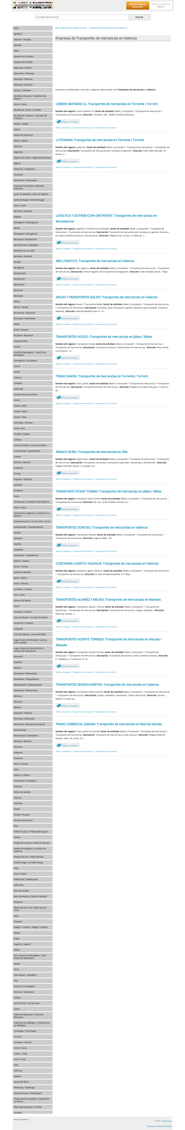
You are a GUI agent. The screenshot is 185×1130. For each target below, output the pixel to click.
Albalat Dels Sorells (23, 62)
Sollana (17, 997)
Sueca (17, 1008)
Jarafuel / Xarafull (22, 572)
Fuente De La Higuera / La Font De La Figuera (31, 514)
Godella (17, 544)
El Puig (17, 473)
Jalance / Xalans (21, 560)
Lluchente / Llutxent (23, 623)
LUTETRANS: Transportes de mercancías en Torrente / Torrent (100, 140)
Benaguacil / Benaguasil (25, 233)
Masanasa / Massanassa (25, 690)
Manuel (17, 667)
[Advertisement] (113, 64)
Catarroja (18, 388)
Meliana (18, 696)
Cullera (17, 456)
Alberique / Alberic (23, 67)
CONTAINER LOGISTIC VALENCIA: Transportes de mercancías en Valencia (107, 563)
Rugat (17, 938)
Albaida (17, 45)
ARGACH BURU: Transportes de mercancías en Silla (91, 452)
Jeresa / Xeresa (21, 583)
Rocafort (18, 921)
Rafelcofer (19, 885)
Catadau (18, 383)
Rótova (17, 932)
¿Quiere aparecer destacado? (137, 5)
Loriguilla (18, 628)
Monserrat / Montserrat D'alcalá (29, 724)
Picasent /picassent (23, 820)
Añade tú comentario (68, 122)
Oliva (16, 769)
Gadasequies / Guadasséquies (28, 527)
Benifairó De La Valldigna (26, 245)
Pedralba (18, 803)
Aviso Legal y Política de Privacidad (159, 1126)
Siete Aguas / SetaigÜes (25, 975)
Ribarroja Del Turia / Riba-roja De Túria (30, 909)
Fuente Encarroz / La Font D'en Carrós (32, 521)
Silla (16, 980)
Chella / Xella (20, 405)
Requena (18, 902)
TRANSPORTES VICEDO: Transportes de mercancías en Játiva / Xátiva (104, 337)
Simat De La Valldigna (24, 986)
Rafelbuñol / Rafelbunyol (26, 879)
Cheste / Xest (20, 417)
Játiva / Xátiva (20, 577)
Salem (17, 949)
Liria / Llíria (19, 594)
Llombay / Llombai (23, 611)
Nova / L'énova (21, 763)
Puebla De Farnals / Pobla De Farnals (31, 842)
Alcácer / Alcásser (22, 90)
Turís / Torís (19, 1059)
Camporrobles (21, 341)
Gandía (17, 532)
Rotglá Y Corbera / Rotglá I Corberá (31, 927)
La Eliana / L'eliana (23, 589)
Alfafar (17, 129)
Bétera (17, 301)
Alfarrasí (18, 146)
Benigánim (19, 267)
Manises (18, 662)
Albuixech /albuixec (23, 84)
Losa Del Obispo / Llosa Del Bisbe (30, 634)
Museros (18, 746)
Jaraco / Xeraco (21, 566)
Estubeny (18, 490)
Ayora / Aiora (20, 205)
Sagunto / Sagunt (22, 944)
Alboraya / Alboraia (23, 79)
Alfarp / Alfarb (21, 140)
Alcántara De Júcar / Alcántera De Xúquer (30, 97)
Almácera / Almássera (24, 169)
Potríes (17, 837)
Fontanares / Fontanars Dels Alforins (31, 501)
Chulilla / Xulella (22, 434)
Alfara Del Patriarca (23, 135)
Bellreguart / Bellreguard (26, 222)
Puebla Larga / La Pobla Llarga (28, 862)
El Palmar (18, 468)
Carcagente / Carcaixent (25, 360)
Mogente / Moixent (23, 713)
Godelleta (18, 549)
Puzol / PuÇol (20, 873)
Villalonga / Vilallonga (24, 1087)
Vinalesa (18, 1112)
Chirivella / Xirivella (23, 422)
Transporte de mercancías (82, 127)
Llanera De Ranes (22, 600)
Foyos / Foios (20, 507)
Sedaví (17, 963)
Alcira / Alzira (20, 104)
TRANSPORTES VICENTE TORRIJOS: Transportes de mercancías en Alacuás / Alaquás (109, 642)
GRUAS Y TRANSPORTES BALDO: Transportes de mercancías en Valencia (106, 297)
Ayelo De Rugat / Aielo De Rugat (29, 199)
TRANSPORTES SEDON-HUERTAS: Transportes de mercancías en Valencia (107, 684)
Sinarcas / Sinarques (24, 992)
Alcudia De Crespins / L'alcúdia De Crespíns (30, 116)
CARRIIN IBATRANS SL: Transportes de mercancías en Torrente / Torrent (107, 104)
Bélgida (17, 216)
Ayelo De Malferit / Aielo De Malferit (31, 194)
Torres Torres (20, 1048)
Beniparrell (19, 279)
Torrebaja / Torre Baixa (25, 1031)
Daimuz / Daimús (22, 462)
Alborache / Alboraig (24, 73)
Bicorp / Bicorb (21, 307)
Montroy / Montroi (23, 741)
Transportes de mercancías (106, 127)
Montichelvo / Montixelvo (26, 735)
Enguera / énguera (23, 479)
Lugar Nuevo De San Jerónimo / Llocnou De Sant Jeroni (29, 649)
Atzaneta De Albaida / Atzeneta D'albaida (29, 187)
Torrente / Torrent (22, 1042)
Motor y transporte (63, 127)
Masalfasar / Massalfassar (26, 679)
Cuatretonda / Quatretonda (27, 451)
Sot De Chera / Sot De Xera (26, 1003)
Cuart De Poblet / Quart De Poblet (30, 445)
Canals (17, 346)
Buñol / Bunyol (21, 329)
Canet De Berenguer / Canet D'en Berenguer (30, 353)
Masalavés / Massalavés (25, 673)
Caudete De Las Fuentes (25, 394)
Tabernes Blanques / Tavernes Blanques (28, 1015)
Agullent (18, 33)
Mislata (17, 707)
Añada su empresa (161, 5)
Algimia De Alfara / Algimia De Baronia (32, 157)
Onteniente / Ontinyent (25, 780)
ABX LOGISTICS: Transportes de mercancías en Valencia (95, 261)
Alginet (17, 163)
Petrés (17, 809)
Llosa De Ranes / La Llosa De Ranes (31, 617)
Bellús (17, 228)
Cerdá (17, 400)
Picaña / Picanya (21, 814)
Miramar (18, 701)
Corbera (18, 439)
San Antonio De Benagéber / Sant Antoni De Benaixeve (30, 956)
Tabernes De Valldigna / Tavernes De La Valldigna (32, 1024)
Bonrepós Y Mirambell (24, 318)
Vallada (17, 1076)
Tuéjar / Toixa (20, 1053)
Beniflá (17, 262)
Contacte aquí (166, 1121)
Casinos (17, 377)
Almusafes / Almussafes (25, 180)
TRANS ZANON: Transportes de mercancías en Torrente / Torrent (102, 376)
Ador (16, 28)
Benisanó (18, 290)
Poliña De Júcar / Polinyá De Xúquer (31, 831)
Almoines (18, 174)
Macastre (18, 656)
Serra (16, 969)
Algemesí (18, 152)
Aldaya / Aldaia (21, 123)
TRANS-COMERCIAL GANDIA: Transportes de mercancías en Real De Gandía (109, 724)
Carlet (17, 371)
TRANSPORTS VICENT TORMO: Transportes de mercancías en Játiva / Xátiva (108, 491)
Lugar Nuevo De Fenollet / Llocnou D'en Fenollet (30, 641)
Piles (16, 826)
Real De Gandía (21, 890)
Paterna (17, 797)
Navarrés (18, 758)
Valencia (18, 1070)
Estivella (18, 484)
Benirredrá (19, 284)
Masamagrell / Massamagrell (28, 684)
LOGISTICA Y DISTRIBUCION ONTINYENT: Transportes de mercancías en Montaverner (106, 218)
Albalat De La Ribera (24, 56)
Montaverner (20, 730)
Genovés (18, 538)
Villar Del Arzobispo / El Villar (28, 1107)
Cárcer (17, 366)
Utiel (16, 1065)
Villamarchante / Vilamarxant (28, 1093)
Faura (16, 496)
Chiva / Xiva (19, 428)
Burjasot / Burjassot (23, 335)
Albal (16, 50)
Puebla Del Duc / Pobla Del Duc (29, 856)
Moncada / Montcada (24, 718)
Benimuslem (20, 273)
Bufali (17, 324)
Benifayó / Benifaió (23, 256)
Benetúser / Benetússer (25, 239)
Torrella (17, 1036)
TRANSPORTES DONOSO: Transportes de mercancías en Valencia (102, 527)
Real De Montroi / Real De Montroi (30, 896)
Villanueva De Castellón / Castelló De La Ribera (31, 1100)
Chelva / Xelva (20, 411)
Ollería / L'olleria (22, 775)
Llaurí (16, 606)
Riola (16, 915)
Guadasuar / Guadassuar (26, 555)
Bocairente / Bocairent (24, 312)
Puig (16, 868)
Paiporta (18, 786)
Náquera (18, 752)
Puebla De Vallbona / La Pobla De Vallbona (30, 849)
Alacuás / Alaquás (22, 39)
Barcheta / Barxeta (23, 211)
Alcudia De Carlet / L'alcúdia (27, 109)
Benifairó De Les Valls (24, 250)
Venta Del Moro (21, 1081)
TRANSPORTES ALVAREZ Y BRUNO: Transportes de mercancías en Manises (108, 599)
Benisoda (18, 295)
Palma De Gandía (22, 792)
